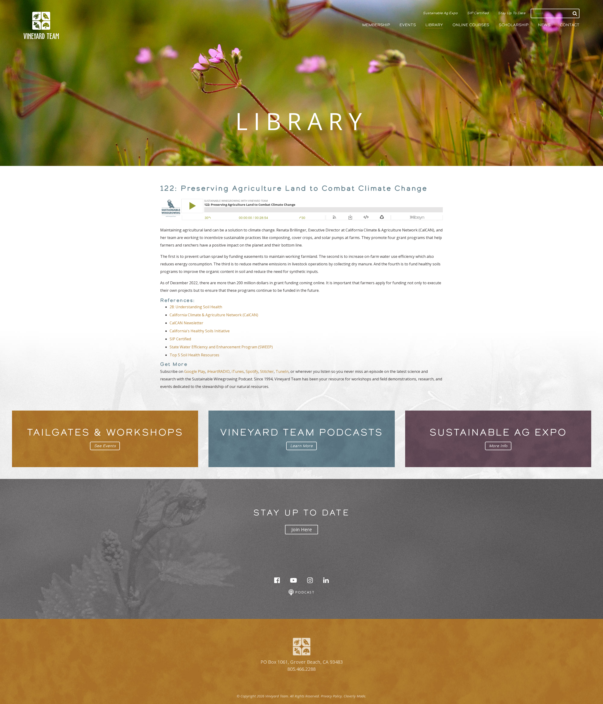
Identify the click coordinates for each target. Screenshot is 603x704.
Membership (376, 24)
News (544, 24)
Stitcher (267, 371)
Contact (569, 24)
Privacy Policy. (332, 696)
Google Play (194, 371)
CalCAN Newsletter (186, 322)
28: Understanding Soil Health (196, 306)
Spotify (252, 371)
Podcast (304, 592)
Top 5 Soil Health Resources (194, 355)
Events (407, 24)
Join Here (301, 529)
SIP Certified (478, 13)
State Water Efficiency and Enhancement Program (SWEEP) (221, 347)
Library (434, 24)
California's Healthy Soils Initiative (200, 330)
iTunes (238, 371)
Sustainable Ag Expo (440, 13)
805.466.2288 (301, 669)
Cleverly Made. (355, 696)
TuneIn (282, 371)
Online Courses (470, 24)
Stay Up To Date (511, 13)
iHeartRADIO (218, 371)
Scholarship (514, 24)
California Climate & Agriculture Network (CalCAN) (214, 314)
